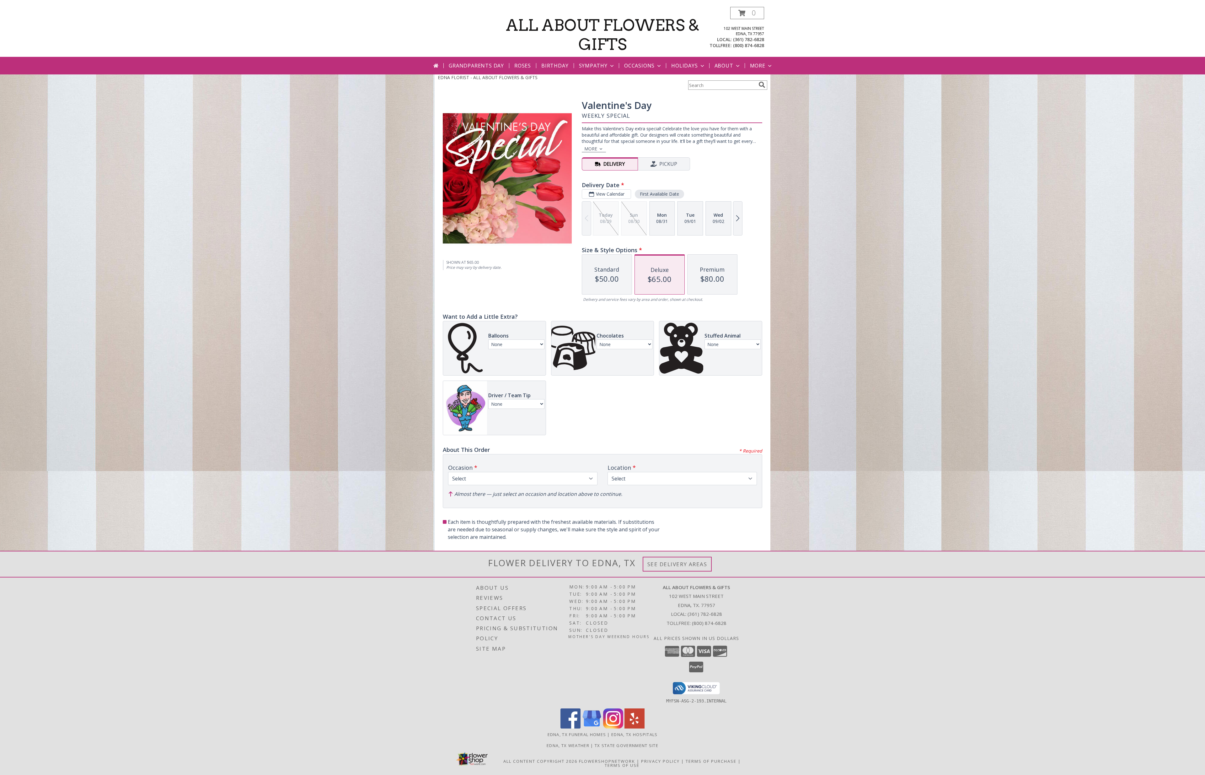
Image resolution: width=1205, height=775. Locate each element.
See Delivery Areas (677, 564)
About (724, 65)
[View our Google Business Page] (592, 727)
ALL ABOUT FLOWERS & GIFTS (602, 35)
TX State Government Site (626, 745)
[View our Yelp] (634, 727)
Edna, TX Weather (568, 745)
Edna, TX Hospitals (634, 734)
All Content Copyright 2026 (540, 761)
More (757, 65)
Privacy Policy (660, 761)
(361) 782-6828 (748, 39)
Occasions (639, 65)
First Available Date (659, 194)
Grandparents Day (476, 65)
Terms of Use (622, 765)
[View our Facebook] (570, 727)
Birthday (554, 65)
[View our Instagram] (613, 727)
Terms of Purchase (711, 761)
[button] (747, 13)
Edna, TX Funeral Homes (577, 734)
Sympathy (593, 65)
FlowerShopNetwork (607, 761)
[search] (762, 84)
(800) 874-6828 (748, 45)
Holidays (684, 65)
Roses (522, 65)
